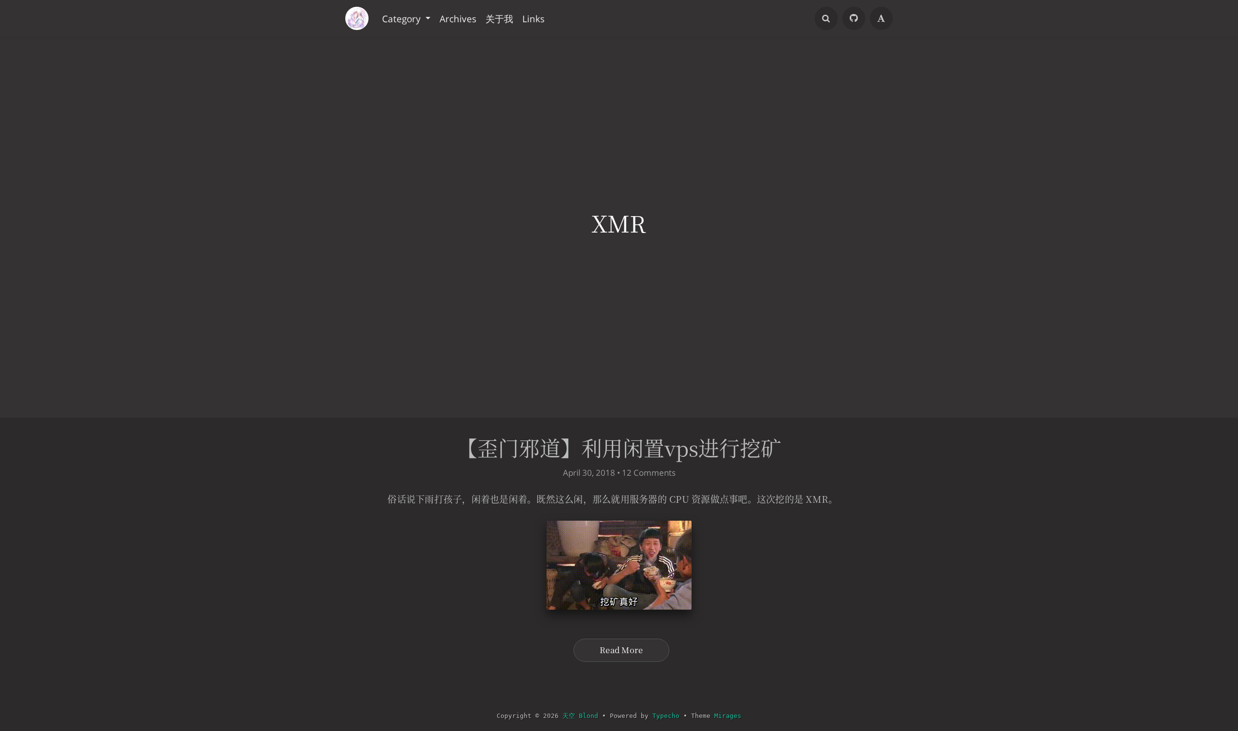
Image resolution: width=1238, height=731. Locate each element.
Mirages (727, 715)
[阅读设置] (881, 18)
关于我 (499, 18)
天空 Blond (580, 715)
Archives (458, 18)
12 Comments (649, 472)
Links (533, 18)
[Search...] (826, 18)
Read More (621, 650)
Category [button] (402, 18)
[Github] (854, 18)
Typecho (665, 715)
